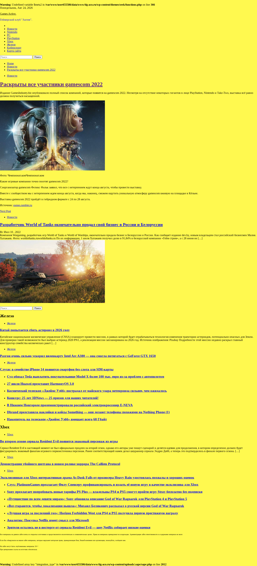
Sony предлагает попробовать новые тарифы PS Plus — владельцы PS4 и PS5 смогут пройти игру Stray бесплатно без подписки (104, 492)
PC (8, 35)
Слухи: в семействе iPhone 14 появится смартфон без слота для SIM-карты (56, 369)
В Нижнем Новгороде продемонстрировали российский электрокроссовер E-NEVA (70, 405)
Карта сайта (14, 50)
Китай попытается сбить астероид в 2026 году (35, 330)
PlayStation (13, 38)
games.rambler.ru (22, 205)
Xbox (10, 41)
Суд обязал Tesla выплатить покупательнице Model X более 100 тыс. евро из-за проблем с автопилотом (85, 376)
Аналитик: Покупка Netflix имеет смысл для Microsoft (48, 520)
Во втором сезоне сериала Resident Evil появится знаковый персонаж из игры (59, 441)
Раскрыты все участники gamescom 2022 (51, 84)
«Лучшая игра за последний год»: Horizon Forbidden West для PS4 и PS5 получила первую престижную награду (92, 513)
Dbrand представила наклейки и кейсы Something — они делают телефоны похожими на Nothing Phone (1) (88, 412)
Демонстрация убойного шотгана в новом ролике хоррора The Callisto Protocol (60, 464)
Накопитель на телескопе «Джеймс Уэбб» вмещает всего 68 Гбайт (57, 419)
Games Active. (8, 13)
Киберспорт (14, 47)
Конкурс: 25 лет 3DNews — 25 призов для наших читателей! (52, 398)
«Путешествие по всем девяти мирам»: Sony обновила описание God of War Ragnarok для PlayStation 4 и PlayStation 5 (97, 499)
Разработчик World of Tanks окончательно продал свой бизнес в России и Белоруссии (81, 224)
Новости (12, 28)
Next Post (5, 211)
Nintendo (12, 31)
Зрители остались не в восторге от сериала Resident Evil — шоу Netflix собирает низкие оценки (78, 527)
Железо (11, 44)
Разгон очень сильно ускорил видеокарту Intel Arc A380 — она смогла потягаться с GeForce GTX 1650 (78, 356)
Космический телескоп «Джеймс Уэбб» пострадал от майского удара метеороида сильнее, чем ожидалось (87, 391)
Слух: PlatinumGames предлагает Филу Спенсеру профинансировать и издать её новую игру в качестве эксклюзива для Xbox (102, 484)
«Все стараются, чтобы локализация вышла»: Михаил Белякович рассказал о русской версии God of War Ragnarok (95, 506)
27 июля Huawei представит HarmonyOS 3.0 (40, 384)
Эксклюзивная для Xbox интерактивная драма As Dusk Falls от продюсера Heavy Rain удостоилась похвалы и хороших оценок (97, 477)
